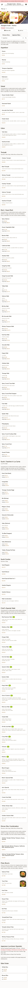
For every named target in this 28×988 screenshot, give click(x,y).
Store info (8, 30)
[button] (14, 53)
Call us (21, 30)
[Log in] (26, 4)
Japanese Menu (16, 35)
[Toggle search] (26, 38)
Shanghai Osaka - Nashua (14, 4)
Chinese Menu (6, 35)
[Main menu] (2, 4)
